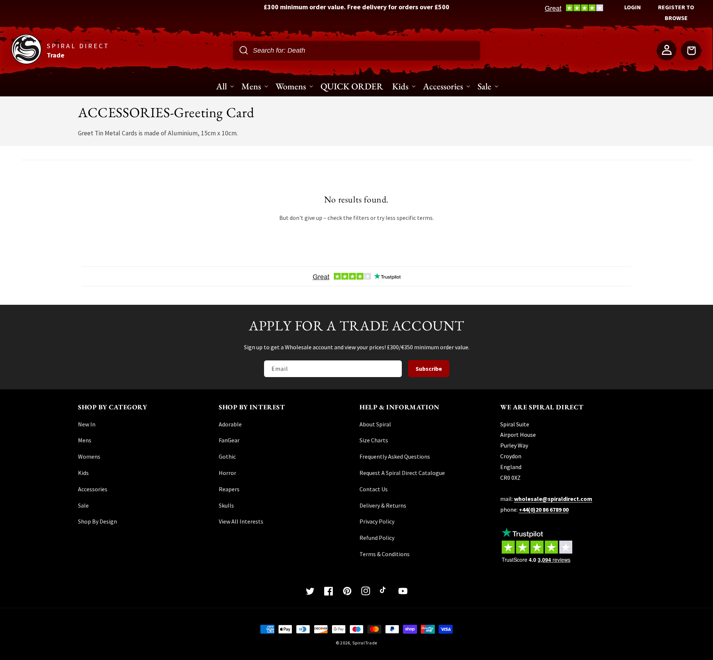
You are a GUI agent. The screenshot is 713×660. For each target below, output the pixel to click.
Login (632, 7)
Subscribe (429, 368)
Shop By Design (97, 521)
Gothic (227, 456)
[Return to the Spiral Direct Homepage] (26, 62)
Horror (227, 472)
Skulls (226, 505)
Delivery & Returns (382, 505)
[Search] (243, 50)
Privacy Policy (376, 521)
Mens (84, 440)
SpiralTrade (364, 643)
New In (86, 424)
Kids (83, 472)
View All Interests (241, 521)
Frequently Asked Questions (394, 456)
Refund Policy (376, 537)
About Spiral (375, 424)
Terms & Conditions (384, 554)
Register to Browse (676, 12)
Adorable (230, 424)
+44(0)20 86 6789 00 (544, 509)
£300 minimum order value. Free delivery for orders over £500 (356, 7)
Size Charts (373, 440)
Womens (89, 456)
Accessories (92, 489)
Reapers (229, 489)
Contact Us (373, 489)
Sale (83, 505)
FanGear (229, 440)
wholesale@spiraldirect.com (553, 498)
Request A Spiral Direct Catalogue (402, 472)
